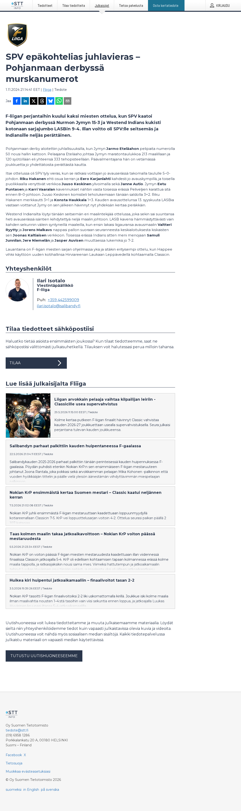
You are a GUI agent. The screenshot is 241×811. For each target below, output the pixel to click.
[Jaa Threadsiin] (42, 101)
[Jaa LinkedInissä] (25, 101)
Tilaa (14, 363)
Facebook (14, 755)
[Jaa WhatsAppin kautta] (59, 101)
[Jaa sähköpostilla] (67, 101)
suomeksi (13, 789)
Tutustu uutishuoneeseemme (44, 656)
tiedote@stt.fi (17, 730)
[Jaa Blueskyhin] (50, 101)
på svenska (50, 789)
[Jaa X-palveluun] (33, 101)
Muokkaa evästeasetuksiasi (28, 771)
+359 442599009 (63, 300)
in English (31, 789)
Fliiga (47, 90)
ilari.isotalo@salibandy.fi (58, 306)
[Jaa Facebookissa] (16, 101)
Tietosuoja (14, 763)
